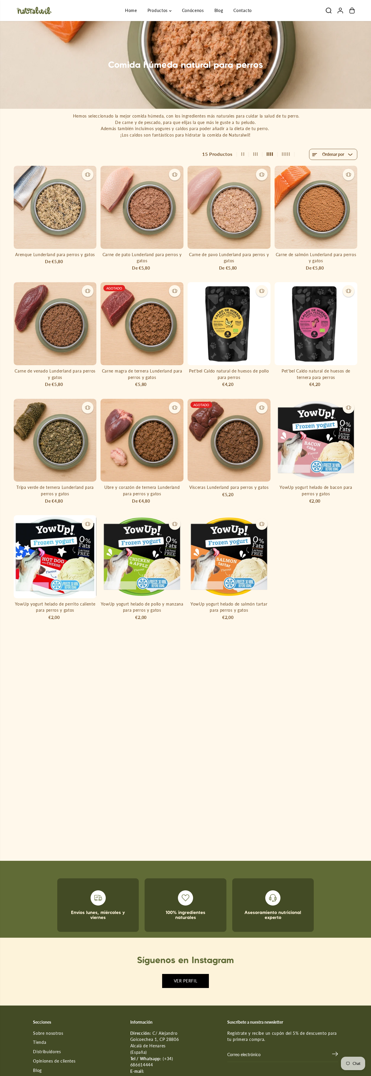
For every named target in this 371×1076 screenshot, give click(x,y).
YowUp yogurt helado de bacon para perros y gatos (316, 490)
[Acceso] (340, 10)
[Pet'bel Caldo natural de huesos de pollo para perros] (229, 323)
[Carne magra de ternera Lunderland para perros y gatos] (141, 323)
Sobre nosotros (48, 1033)
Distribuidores (47, 1051)
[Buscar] (328, 10)
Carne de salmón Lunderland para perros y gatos (316, 257)
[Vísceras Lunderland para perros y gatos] (229, 440)
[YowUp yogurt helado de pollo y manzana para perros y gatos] (141, 556)
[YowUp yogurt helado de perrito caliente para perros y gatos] (55, 556)
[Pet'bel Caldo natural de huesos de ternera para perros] (316, 323)
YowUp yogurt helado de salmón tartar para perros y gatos (228, 607)
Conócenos (193, 10)
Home (131, 10)
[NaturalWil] (34, 10)
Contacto (242, 10)
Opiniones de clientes (54, 1061)
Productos (158, 10)
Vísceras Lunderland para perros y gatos (228, 487)
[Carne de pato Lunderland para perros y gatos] (141, 207)
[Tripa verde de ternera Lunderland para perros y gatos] (55, 440)
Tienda (39, 1042)
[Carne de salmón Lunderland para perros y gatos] (316, 207)
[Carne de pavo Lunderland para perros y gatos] (229, 207)
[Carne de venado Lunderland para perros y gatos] (55, 323)
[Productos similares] (87, 174)
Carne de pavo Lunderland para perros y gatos (229, 257)
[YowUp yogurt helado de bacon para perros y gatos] (316, 440)
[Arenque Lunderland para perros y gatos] (55, 207)
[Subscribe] (335, 1054)
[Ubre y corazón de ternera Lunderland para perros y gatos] (141, 440)
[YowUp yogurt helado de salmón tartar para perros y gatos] (229, 556)
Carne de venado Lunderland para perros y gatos (55, 374)
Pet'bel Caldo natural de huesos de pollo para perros (229, 374)
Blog (218, 10)
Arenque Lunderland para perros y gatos (55, 254)
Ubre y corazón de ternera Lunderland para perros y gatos (142, 490)
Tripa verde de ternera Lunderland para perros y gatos (55, 490)
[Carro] (352, 10)
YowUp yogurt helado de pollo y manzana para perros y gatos (142, 607)
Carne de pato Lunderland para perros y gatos (142, 257)
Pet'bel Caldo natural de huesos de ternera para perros (316, 374)
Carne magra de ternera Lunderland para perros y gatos (142, 374)
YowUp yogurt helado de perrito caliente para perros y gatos (55, 607)
